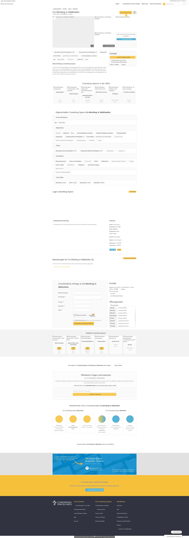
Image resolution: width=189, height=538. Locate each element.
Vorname (60, 302)
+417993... (116, 64)
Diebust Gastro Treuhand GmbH (73, 343)
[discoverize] (95, 473)
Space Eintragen (155, 4)
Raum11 (130, 344)
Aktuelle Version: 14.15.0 (108, 536)
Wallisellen (115, 229)
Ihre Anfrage (61, 296)
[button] (73, 32)
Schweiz (114, 233)
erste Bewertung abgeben (126, 39)
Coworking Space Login (175, 0)
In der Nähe (59, 177)
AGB (118, 509)
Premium (133, 85)
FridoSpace (115, 93)
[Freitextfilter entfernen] (184, 4)
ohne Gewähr (107, 365)
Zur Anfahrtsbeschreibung (117, 295)
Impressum (119, 505)
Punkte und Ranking (100, 517)
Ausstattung (59, 156)
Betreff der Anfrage (63, 292)
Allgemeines (60, 128)
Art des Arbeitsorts (61, 117)
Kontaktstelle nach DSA (122, 517)
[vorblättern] (90, 32)
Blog (75, 517)
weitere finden (73, 427)
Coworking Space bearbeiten (102, 505)
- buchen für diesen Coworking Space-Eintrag (129, 428)
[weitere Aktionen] (135, 12)
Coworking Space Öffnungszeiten (119, 62)
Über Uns (145, 4)
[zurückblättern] (56, 32)
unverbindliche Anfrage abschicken (83, 323)
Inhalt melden (118, 365)
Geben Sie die (62, 266)
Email (59, 310)
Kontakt (119, 249)
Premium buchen (101, 509)
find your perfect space (8, 1)
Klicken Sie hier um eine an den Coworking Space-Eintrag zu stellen (95, 385)
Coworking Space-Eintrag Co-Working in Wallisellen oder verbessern (102, 429)
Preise (58, 145)
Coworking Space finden (131, 4)
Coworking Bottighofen (87, 341)
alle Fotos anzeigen (109, 45)
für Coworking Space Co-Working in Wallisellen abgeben (59, 428)
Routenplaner (133, 191)
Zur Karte (113, 293)
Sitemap (119, 525)
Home (117, 4)
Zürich (117, 231)
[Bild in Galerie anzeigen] (105, 24)
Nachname (61, 306)
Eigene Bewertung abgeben (130, 258)
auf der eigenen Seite (116, 427)
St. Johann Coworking (129, 92)
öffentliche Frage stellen (95, 394)
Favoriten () (174, 536)
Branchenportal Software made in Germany (84, 536)
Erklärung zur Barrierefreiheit (123, 521)
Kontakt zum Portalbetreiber (125, 529)
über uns (76, 521)
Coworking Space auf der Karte (118, 60)
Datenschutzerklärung (80, 320)
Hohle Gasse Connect (101, 92)
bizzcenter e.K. (115, 341)
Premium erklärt (99, 513)
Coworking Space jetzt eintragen (95, 490)
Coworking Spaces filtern (80, 509)
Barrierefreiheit (177, 532)
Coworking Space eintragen (80, 513)
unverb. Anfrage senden (125, 12)
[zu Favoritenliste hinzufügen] (54, 18)
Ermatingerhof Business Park (88, 96)
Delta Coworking (74, 93)
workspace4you (60, 92)
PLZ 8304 (118, 226)
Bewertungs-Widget (100, 521)
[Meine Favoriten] (164, 4)
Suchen (187, 4)
